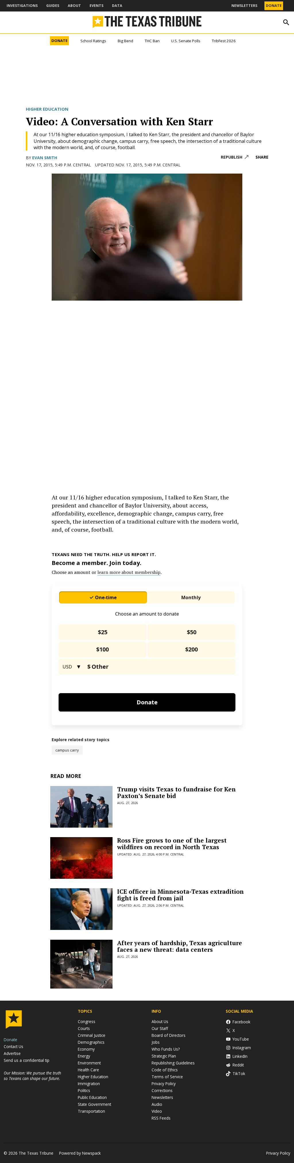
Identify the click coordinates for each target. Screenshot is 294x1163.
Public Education (92, 1097)
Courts (84, 1028)
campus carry (67, 750)
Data (117, 5)
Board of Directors (168, 1035)
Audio (157, 1104)
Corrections (162, 1090)
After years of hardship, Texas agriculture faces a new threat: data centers (179, 946)
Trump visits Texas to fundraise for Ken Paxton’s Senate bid (176, 792)
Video (157, 1111)
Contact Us (13, 1046)
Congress (86, 1021)
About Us (160, 1021)
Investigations (22, 5)
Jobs (156, 1042)
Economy (86, 1049)
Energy (84, 1056)
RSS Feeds (161, 1118)
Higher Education (47, 109)
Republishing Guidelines (173, 1063)
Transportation (91, 1111)
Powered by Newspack (80, 1153)
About (74, 5)
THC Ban (152, 40)
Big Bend (125, 40)
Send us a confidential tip (26, 1060)
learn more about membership (128, 572)
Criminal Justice (91, 1035)
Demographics (91, 1042)
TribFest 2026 (224, 40)
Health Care (88, 1069)
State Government (94, 1104)
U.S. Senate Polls (185, 40)
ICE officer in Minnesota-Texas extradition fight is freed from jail (180, 894)
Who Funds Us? (166, 1049)
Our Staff (160, 1028)
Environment (89, 1063)
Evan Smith (44, 157)
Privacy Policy (164, 1083)
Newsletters (244, 5)
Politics (84, 1090)
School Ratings (93, 40)
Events (96, 5)
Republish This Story (234, 157)
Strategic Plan (164, 1056)
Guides (52, 5)
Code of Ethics (165, 1069)
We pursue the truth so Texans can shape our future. (32, 1075)
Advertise (12, 1053)
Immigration (89, 1083)
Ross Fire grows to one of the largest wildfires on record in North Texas (172, 843)
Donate (274, 5)
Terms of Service (167, 1076)
